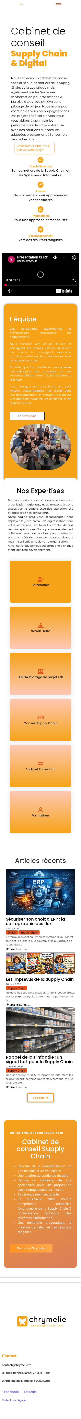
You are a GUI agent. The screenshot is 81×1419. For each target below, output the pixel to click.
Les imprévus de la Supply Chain (40, 979)
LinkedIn (30, 1392)
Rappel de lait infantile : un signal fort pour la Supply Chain (39, 1059)
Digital (12, 932)
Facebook (11, 1392)
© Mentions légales (14, 1400)
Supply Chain (29, 932)
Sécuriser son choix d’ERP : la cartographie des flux (35, 921)
